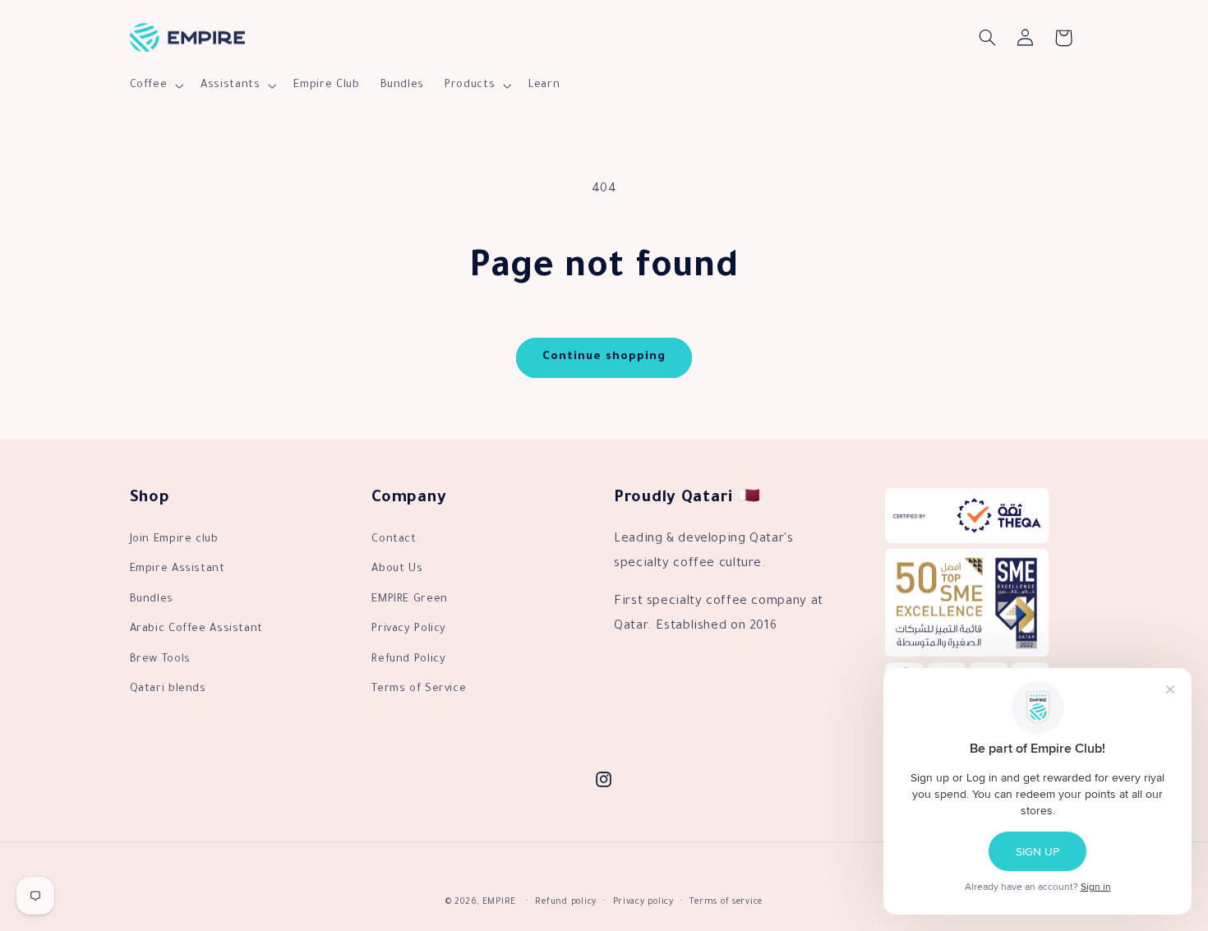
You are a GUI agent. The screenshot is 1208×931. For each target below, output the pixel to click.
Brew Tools (160, 660)
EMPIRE (499, 902)
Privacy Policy (408, 629)
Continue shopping (604, 357)
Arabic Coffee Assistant (197, 629)
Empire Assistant (177, 569)
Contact (393, 540)
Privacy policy (643, 902)
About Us (396, 569)
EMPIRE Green (409, 600)
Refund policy (566, 902)
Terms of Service (418, 689)
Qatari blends (168, 689)
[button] (155, 85)
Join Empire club (174, 540)
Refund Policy (408, 660)
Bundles (151, 600)
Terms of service (726, 902)
